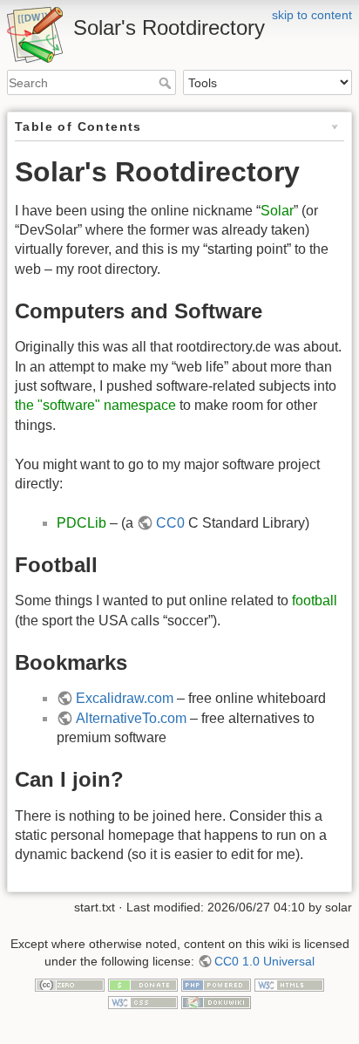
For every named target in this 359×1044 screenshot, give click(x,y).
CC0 (170, 522)
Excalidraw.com (124, 698)
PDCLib (81, 522)
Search (167, 83)
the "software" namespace (95, 405)
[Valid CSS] (143, 1001)
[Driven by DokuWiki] (216, 1001)
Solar (277, 210)
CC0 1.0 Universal (264, 961)
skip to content (312, 15)
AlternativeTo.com (131, 718)
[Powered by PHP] (216, 984)
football (314, 600)
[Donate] (143, 984)
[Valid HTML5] (289, 984)
